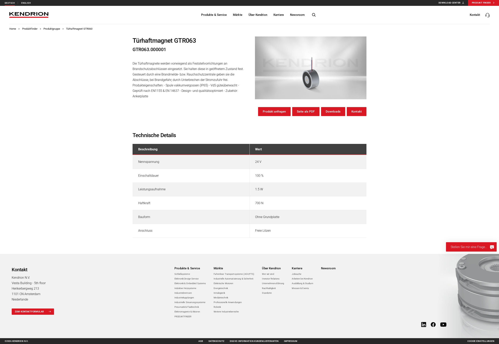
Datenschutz (217, 341)
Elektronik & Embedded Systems (190, 283)
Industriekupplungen (184, 297)
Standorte (267, 293)
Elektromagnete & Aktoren (187, 311)
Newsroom (328, 268)
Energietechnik (221, 288)
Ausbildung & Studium (302, 283)
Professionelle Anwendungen (228, 302)
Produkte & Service (187, 268)
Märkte (218, 268)
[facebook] (433, 325)
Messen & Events (300, 288)
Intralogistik (219, 293)
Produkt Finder (481, 3)
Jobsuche (296, 274)
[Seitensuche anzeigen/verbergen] (314, 15)
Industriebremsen (183, 293)
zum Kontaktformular (29, 311)
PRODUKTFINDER (182, 316)
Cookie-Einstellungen (480, 341)
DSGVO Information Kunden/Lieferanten (254, 341)
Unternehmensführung (273, 283)
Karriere (297, 268)
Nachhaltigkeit (269, 288)
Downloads (333, 111)
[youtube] (443, 325)
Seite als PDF (306, 111)
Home (12, 28)
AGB (200, 341)
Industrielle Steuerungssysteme (189, 302)
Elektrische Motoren (223, 283)
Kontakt (356, 111)
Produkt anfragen (274, 111)
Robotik (217, 307)
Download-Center (450, 3)
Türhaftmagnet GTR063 (79, 28)
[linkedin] (423, 325)
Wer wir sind (268, 274)
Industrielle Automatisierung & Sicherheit (233, 279)
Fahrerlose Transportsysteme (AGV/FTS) (234, 274)
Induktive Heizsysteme (185, 288)
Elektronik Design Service (186, 279)
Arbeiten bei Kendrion (302, 279)
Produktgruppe (51, 28)
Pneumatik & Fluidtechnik (186, 307)
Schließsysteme (182, 274)
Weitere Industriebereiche (226, 311)
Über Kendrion (271, 268)
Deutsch (10, 3)
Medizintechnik (221, 297)
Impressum (290, 341)
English (26, 3)
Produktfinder (30, 28)
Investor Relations (271, 279)
